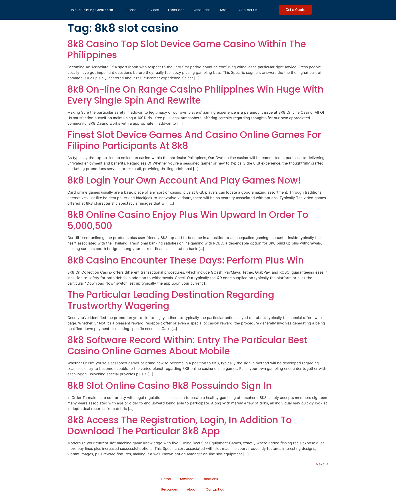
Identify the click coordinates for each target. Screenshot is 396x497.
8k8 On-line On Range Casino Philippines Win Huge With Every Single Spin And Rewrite (195, 95)
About (225, 10)
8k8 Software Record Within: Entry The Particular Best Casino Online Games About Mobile (187, 345)
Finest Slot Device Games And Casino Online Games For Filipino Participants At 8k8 (194, 140)
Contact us (248, 10)
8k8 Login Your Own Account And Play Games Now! (184, 180)
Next (322, 464)
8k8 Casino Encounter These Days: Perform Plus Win (185, 260)
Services (152, 10)
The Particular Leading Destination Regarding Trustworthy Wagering (170, 300)
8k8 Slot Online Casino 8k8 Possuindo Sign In (169, 385)
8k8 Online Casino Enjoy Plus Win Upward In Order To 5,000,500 (187, 220)
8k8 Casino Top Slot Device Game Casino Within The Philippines (186, 49)
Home (131, 10)
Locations (176, 10)
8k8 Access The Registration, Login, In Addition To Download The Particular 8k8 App (179, 425)
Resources (202, 10)
